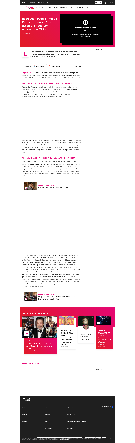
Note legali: (71, 407)
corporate (71, 428)
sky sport (25, 411)
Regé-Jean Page (27, 73)
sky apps (47, 414)
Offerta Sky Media (73, 425)
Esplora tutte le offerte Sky (39, 2)
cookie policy (72, 414)
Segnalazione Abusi (64, 439)
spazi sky (47, 425)
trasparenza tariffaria (90, 437)
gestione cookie (73, 411)
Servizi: (46, 407)
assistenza (98, 437)
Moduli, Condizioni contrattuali (45, 437)
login (111, 2)
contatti (104, 437)
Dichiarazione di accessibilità (77, 421)
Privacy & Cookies (57, 437)
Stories (82, 7)
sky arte (24, 421)
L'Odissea (39, 7)
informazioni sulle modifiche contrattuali (72, 437)
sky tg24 (24, 414)
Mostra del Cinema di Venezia (55, 7)
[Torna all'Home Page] (30, 8)
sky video (25, 418)
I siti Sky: (24, 407)
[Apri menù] (23, 8)
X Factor (69, 7)
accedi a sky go (106, 406)
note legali (71, 418)
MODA (76, 7)
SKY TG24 (89, 7)
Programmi (48, 428)
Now (46, 418)
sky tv (46, 411)
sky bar (47, 421)
